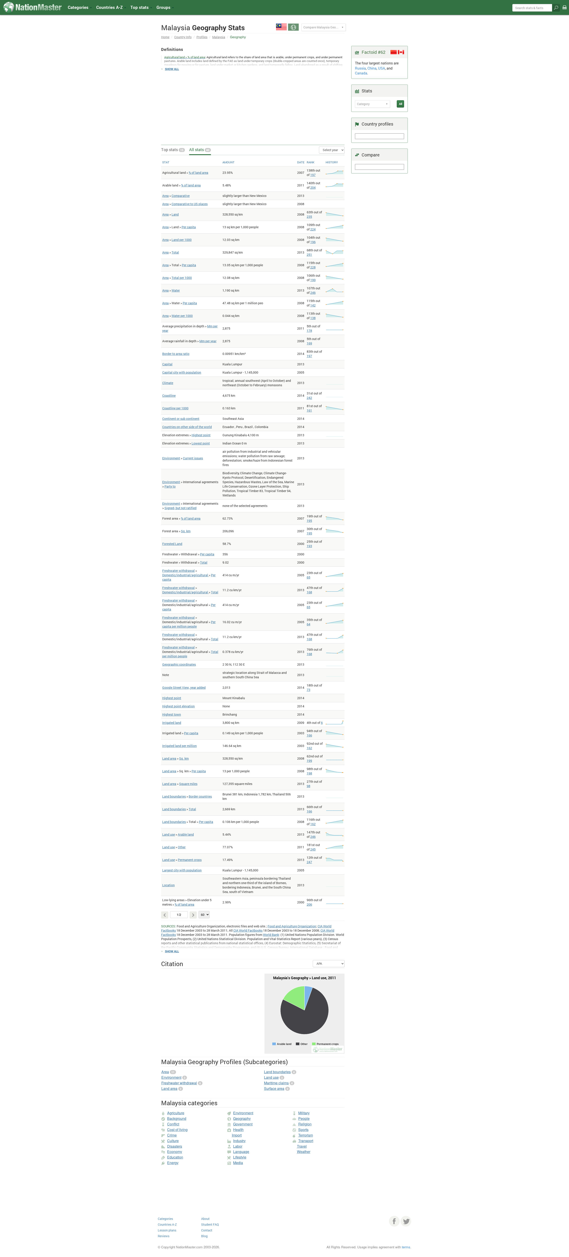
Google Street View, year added (184, 687)
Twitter (406, 1221)
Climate (167, 383)
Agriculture (175, 1112)
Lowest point (201, 443)
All (400, 104)
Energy (172, 1162)
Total (175, 252)
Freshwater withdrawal (178, 570)
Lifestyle (239, 1157)
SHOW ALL (172, 69)
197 (313, 175)
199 (313, 280)
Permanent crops (190, 860)
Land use (168, 834)
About (205, 1219)
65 (308, 577)
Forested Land (172, 544)
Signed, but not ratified (180, 508)
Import (237, 1135)
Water (176, 290)
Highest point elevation (178, 706)
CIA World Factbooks (247, 930)
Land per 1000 (182, 240)
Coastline (169, 395)
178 (309, 330)
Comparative (181, 196)
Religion (305, 1124)
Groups (164, 7)
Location (168, 885)
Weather (303, 1151)
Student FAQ (210, 1224)
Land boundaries (174, 796)
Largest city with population (182, 870)
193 (309, 546)
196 (313, 242)
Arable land (186, 834)
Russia (360, 68)
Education (175, 1157)
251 (309, 254)
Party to (170, 486)
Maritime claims (276, 1082)
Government (242, 1124)
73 (308, 690)
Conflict (173, 1124)
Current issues (193, 458)
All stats (199, 149)
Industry (239, 1140)
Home (165, 37)
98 (308, 786)
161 (309, 410)
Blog (204, 1236)
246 (313, 292)
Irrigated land (171, 723)
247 (309, 862)
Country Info (183, 37)
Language (241, 1151)
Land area (169, 758)
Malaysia (218, 37)
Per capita (189, 227)
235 (309, 216)
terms (406, 1247)
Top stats (172, 149)
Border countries (200, 796)
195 (309, 520)
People (304, 1118)
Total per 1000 (182, 278)
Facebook (394, 1221)
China (372, 68)
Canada (361, 73)
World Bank (271, 935)
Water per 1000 (182, 316)
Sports (303, 1129)
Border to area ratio (175, 354)
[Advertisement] (253, 106)
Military (304, 1112)
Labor (237, 1146)
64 (308, 624)
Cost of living (177, 1129)
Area (165, 196)
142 (313, 305)
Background (176, 1118)
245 (313, 849)
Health (238, 1129)
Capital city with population (181, 372)
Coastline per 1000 (175, 408)
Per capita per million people (189, 624)
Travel (302, 1146)
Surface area (274, 1088)
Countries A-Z (167, 1224)
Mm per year (207, 341)
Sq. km (185, 531)
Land (175, 214)
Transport (305, 1140)
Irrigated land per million (179, 746)
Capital (167, 364)
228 (313, 267)
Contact (206, 1230)
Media (238, 1162)
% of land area (198, 172)
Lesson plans (167, 1230)
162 (309, 748)
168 (309, 592)
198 (309, 773)
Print (564, 10)
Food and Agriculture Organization (292, 926)
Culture (173, 1140)
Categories (79, 7)
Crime (172, 1135)
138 (313, 318)
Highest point (201, 435)
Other (182, 847)
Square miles (188, 784)
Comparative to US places (190, 204)
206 (309, 904)
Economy (174, 1151)
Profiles (201, 37)
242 (309, 398)
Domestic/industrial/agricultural (185, 575)
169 (309, 343)
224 (313, 229)
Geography (242, 1118)
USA (381, 68)
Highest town (171, 714)
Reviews (163, 1236)
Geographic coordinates (179, 664)
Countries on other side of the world (187, 427)
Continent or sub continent (180, 418)
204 (313, 187)
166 (309, 735)
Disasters (174, 1146)
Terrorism (305, 1135)
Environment (171, 458)
